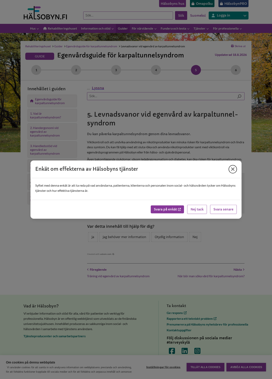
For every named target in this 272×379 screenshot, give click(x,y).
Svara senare (223, 209)
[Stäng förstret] (233, 169)
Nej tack (197, 209)
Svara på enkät (165, 209)
